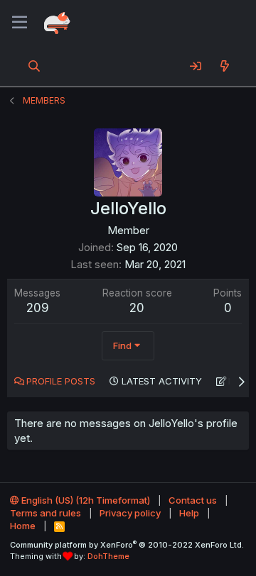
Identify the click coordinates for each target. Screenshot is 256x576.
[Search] (34, 66)
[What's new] (224, 66)
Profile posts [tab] (60, 381)
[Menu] (19, 22)
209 (37, 308)
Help (189, 513)
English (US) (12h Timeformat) (84, 500)
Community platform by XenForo (127, 545)
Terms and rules (45, 513)
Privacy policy (130, 513)
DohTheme (108, 556)
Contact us (193, 500)
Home (23, 525)
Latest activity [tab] (162, 381)
